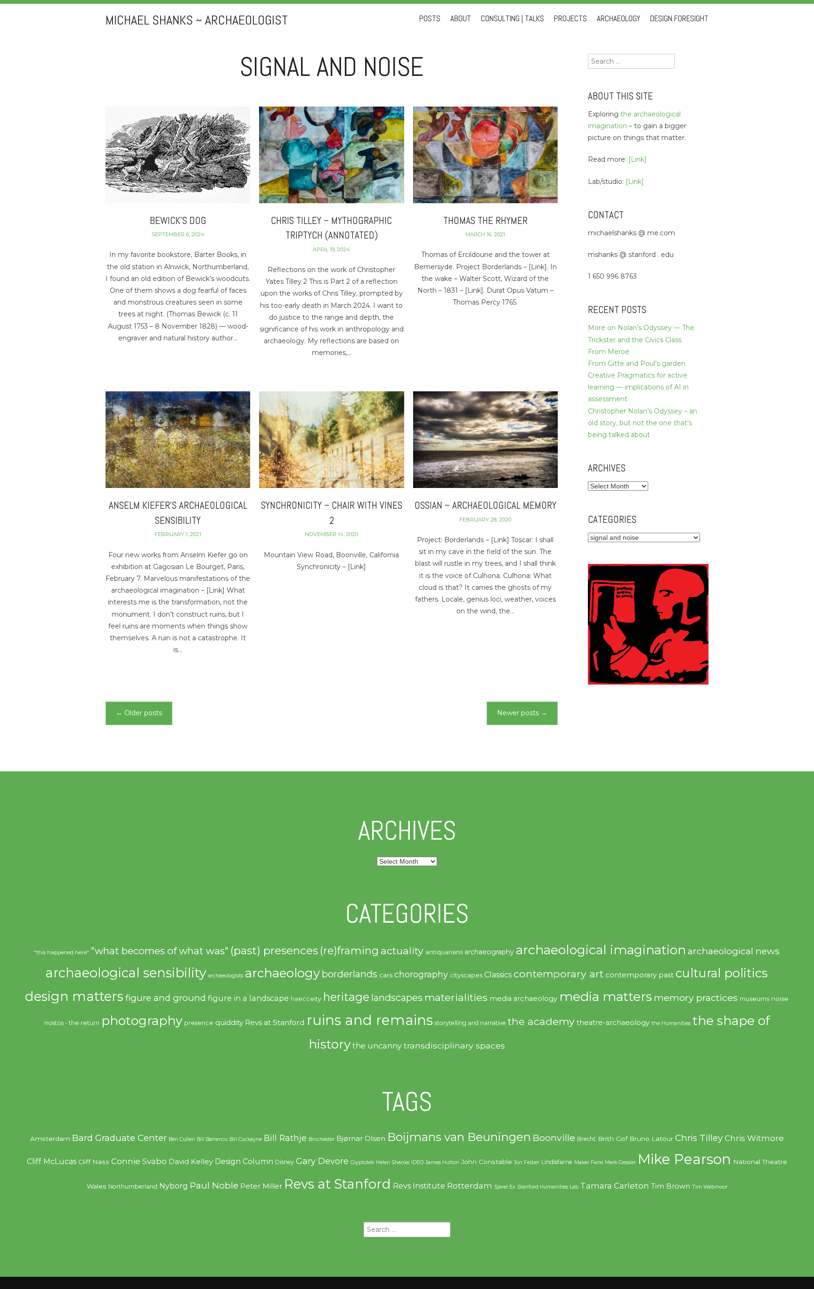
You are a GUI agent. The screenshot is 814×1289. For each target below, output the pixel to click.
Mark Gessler (620, 1162)
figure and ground (165, 997)
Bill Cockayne (245, 1139)
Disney (284, 1161)
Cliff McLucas (51, 1161)
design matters (74, 996)
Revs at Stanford (275, 1022)
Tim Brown (670, 1186)
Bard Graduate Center (119, 1137)
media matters (605, 996)
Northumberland (132, 1186)
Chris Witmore (754, 1138)
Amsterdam (50, 1138)
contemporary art (558, 973)
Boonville (554, 1137)
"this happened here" (61, 952)
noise (780, 998)
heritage (346, 997)
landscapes (397, 997)
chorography (421, 974)
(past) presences (274, 950)
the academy (541, 1021)
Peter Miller (261, 1186)
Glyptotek (362, 1162)
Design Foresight (679, 19)
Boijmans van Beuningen (459, 1137)
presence (198, 1022)
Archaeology (618, 19)
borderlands (349, 974)
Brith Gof (612, 1138)
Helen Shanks (392, 1162)
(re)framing (349, 950)
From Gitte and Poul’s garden (636, 363)
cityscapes (466, 975)
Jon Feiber (526, 1162)
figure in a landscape (248, 998)
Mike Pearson (684, 1159)
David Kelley (191, 1161)
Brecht (586, 1138)
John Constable (486, 1161)
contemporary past (639, 975)
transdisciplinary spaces (454, 1045)
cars (385, 975)
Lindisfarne (556, 1161)
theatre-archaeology (613, 1022)
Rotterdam (469, 1185)
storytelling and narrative (470, 1022)
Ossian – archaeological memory (485, 505)
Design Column (244, 1161)
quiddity (229, 1022)
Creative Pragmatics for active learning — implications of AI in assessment (638, 387)
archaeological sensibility (126, 973)
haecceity (306, 998)
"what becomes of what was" (159, 951)
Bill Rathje (285, 1138)
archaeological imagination (601, 950)
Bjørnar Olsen (360, 1138)
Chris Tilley (699, 1137)
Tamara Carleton (614, 1185)
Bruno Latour (651, 1138)
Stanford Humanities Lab (547, 1187)
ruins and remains (370, 1020)
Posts (429, 19)
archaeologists (225, 976)
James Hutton (442, 1162)
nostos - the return (71, 1022)
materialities (456, 997)
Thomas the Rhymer (485, 220)
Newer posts (522, 713)
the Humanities (671, 1023)
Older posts (139, 713)
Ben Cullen (182, 1139)
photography (141, 1020)
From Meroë (608, 351)
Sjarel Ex (504, 1187)
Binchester (321, 1139)
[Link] (637, 159)
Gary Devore (322, 1161)
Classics (498, 974)
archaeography (489, 952)
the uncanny (377, 1045)
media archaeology (523, 998)
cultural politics (722, 973)
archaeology (282, 973)
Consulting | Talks (512, 19)
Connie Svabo (139, 1161)
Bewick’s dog (178, 220)
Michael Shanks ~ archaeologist (197, 20)
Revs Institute (419, 1186)
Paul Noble (214, 1185)
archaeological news (734, 951)
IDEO (417, 1162)
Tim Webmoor (709, 1187)
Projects (570, 19)
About (460, 19)
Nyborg (173, 1186)
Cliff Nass (93, 1161)
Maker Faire (588, 1162)
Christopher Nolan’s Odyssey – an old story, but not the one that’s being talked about (642, 423)
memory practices (696, 997)
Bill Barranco (212, 1139)
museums (754, 998)
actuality (402, 950)
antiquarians (444, 952)
